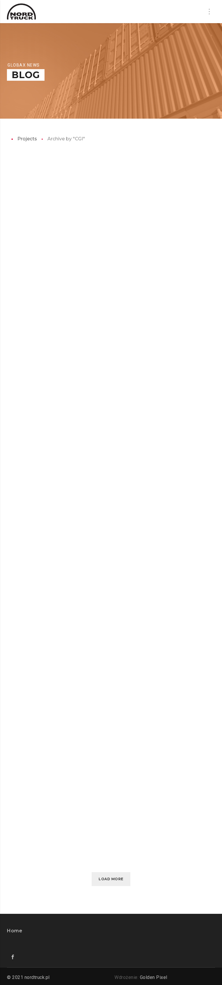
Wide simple (80, 664)
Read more (84, 226)
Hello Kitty (80, 358)
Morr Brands (83, 511)
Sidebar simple (85, 817)
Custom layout (86, 740)
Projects (27, 138)
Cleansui (75, 588)
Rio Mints (76, 435)
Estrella (76, 282)
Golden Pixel (153, 977)
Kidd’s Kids (78, 206)
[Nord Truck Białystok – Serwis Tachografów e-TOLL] (21, 11)
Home (14, 930)
